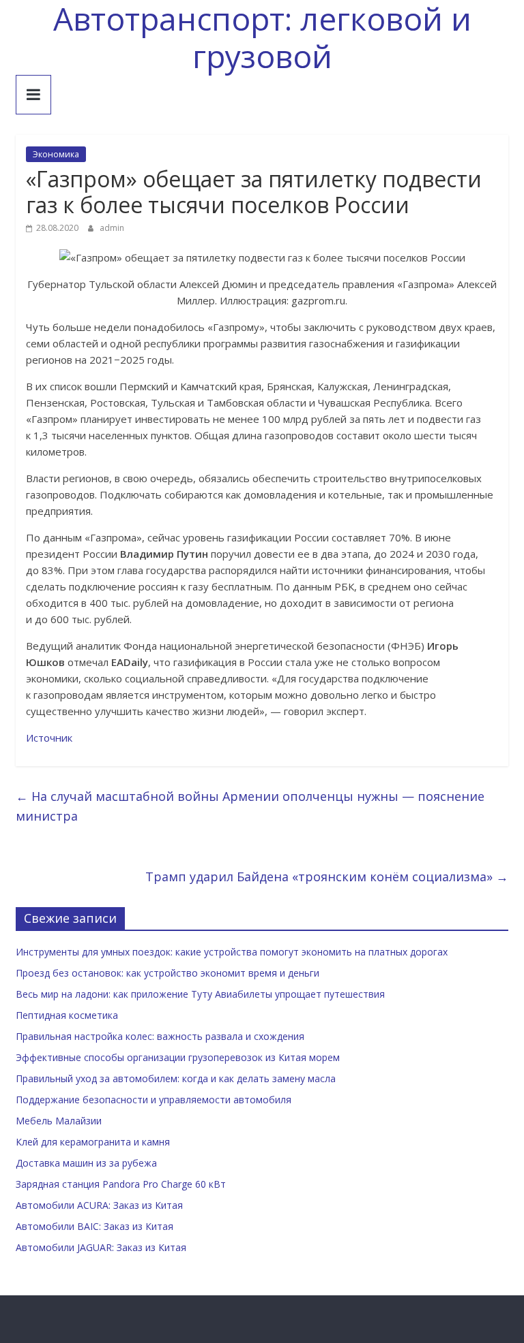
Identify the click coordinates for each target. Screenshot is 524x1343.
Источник (49, 737)
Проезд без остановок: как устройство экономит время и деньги (167, 972)
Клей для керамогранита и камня (93, 1141)
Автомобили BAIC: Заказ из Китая (94, 1226)
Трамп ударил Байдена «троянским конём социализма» (326, 876)
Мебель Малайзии (59, 1120)
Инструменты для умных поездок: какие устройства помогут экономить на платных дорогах (232, 951)
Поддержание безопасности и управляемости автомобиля (153, 1099)
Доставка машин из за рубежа (86, 1162)
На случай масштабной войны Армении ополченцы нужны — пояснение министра (250, 806)
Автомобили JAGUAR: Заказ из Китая (101, 1247)
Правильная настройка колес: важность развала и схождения (160, 1036)
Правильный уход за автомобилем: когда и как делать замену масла (176, 1078)
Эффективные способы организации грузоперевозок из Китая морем (178, 1057)
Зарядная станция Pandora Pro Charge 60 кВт (121, 1184)
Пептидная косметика (67, 1015)
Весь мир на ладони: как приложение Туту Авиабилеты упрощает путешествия (200, 994)
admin (112, 228)
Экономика (56, 154)
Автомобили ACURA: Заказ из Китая (99, 1205)
